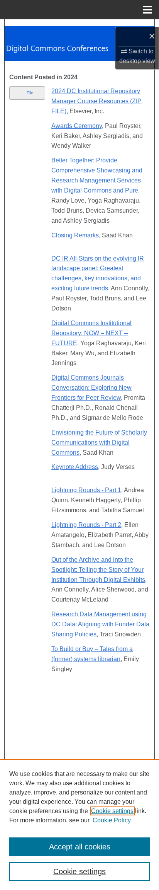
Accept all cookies (79, 846)
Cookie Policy (112, 820)
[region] (79, 824)
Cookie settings (112, 811)
